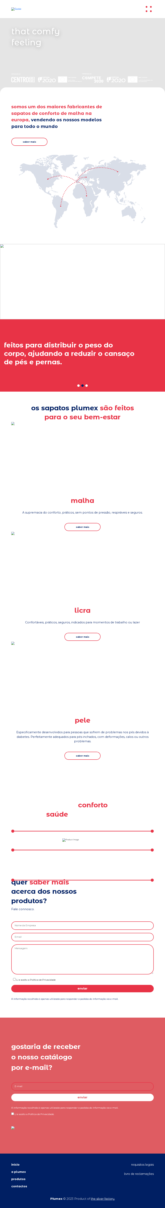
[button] (78, 385)
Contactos (19, 1186)
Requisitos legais (142, 1164)
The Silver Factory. (103, 1199)
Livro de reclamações (139, 1174)
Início (15, 1164)
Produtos (18, 1179)
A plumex (18, 1172)
